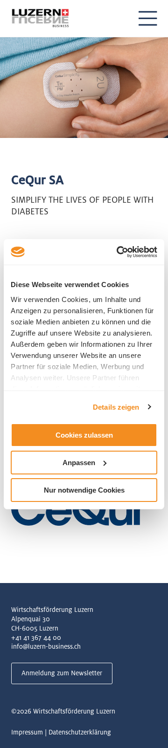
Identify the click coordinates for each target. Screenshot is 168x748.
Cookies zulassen (84, 435)
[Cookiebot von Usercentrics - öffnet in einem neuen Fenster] (118, 252)
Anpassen (79, 463)
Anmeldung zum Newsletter (61, 673)
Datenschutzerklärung (80, 732)
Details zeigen (116, 407)
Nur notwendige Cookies (84, 490)
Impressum (27, 732)
